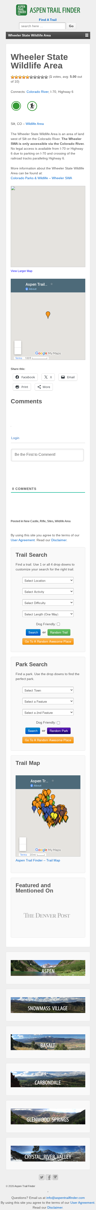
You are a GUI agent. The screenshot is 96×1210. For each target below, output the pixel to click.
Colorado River (37, 92)
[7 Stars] (35, 77)
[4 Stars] (24, 77)
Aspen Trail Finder (24, 1186)
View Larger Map (21, 271)
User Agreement (23, 540)
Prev (30, 919)
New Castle (31, 521)
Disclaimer (58, 540)
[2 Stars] (16, 77)
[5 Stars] (27, 77)
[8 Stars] (39, 77)
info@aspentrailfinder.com (65, 1198)
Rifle (43, 521)
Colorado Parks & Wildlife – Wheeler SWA (41, 178)
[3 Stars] (20, 77)
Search (33, 632)
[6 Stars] (31, 77)
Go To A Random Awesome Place (48, 641)
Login (15, 438)
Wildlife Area (35, 124)
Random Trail (59, 632)
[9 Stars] (42, 77)
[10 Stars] (46, 77)
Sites (50, 521)
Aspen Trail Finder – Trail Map (38, 860)
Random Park (59, 730)
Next (65, 919)
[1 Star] (12, 77)
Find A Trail (48, 20)
